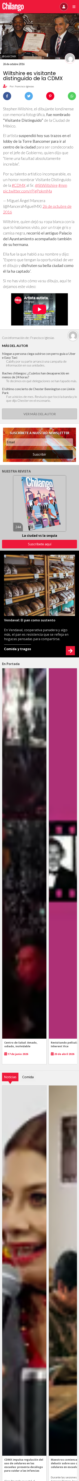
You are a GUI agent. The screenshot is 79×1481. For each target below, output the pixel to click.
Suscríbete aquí (39, 544)
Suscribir (39, 454)
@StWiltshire (46, 185)
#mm (62, 185)
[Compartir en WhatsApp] (72, 96)
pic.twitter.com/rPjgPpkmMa (27, 191)
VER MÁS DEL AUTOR (39, 414)
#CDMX (19, 185)
